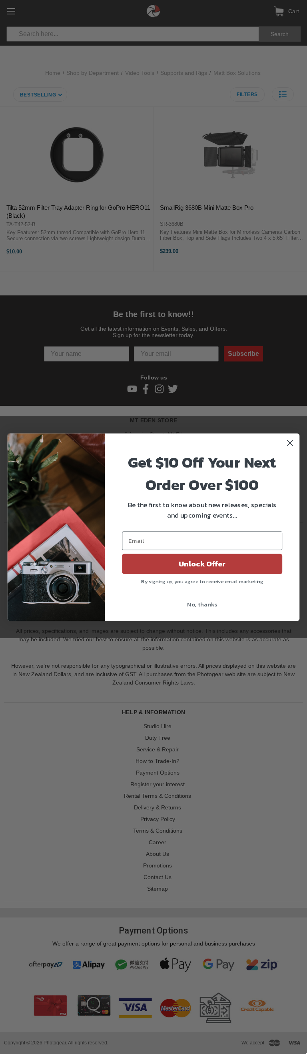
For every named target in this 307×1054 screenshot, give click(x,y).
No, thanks (202, 603)
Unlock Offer (202, 563)
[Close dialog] (290, 443)
